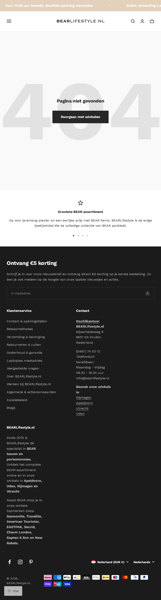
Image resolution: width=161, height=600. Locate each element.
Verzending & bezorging (26, 337)
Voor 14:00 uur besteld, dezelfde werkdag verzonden (47, 6)
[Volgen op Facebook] (9, 562)
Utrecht (82, 408)
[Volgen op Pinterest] (31, 562)
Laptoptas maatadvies (24, 361)
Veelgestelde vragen (23, 368)
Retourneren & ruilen (24, 345)
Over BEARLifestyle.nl (24, 376)
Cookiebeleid (17, 400)
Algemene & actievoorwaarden (31, 392)
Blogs (11, 408)
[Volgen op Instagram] (20, 562)
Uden (80, 414)
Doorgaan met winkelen (80, 117)
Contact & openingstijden (27, 321)
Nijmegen (83, 397)
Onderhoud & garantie (24, 353)
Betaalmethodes (20, 329)
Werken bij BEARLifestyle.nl (29, 384)
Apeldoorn (84, 403)
